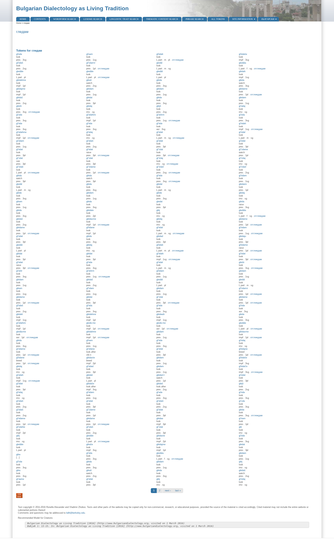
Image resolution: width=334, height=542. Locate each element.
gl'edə (19, 54)
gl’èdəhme (21, 132)
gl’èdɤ (19, 271)
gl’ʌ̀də (242, 401)
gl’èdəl (159, 132)
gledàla (242, 62)
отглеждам (178, 60)
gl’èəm (242, 418)
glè (240, 427)
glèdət (89, 253)
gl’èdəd (89, 366)
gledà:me (91, 323)
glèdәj (89, 106)
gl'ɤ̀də (19, 461)
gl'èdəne (20, 357)
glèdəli (89, 375)
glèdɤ (19, 106)
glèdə (159, 97)
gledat (159, 201)
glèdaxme (91, 219)
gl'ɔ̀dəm (90, 288)
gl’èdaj (19, 392)
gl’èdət (159, 141)
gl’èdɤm (160, 114)
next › (168, 490)
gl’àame (20, 479)
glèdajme (20, 88)
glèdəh (242, 71)
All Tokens (218, 19)
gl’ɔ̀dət (19, 158)
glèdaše (90, 383)
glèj (158, 210)
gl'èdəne (90, 227)
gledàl (159, 62)
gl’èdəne (90, 349)
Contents (40, 19)
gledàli (159, 71)
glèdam (90, 88)
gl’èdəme (20, 349)
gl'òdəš (19, 62)
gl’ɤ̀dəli (19, 167)
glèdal (159, 184)
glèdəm (242, 97)
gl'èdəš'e (243, 366)
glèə (18, 454)
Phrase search (195, 19)
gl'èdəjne (243, 349)
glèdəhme (21, 80)
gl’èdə (19, 123)
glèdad (159, 236)
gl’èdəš (89, 141)
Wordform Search (64, 19)
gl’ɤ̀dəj (159, 158)
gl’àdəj (242, 106)
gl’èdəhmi (91, 114)
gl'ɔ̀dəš (89, 427)
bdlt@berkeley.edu (75, 513)
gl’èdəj (89, 132)
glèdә (159, 192)
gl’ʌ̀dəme (90, 409)
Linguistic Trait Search (124, 19)
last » (178, 490)
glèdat (89, 97)
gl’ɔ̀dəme (243, 149)
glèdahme (91, 331)
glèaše (89, 444)
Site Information (242, 19)
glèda (159, 80)
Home (23, 19)
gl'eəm (89, 54)
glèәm (19, 201)
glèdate (90, 210)
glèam (19, 288)
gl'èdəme (243, 245)
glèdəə (159, 418)
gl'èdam (160, 271)
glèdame (243, 88)
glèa (18, 470)
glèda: (19, 175)
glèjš (158, 106)
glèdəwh (160, 314)
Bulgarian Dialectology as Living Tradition (72, 8)
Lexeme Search (92, 19)
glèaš (89, 80)
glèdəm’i (160, 375)
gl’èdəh (242, 123)
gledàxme (21, 331)
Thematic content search (162, 19)
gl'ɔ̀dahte (20, 427)
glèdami (243, 184)
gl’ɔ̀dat (159, 149)
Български (267, 19)
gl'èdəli (159, 54)
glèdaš (19, 97)
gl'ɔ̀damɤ (90, 62)
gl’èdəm (20, 141)
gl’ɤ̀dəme (91, 167)
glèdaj (159, 219)
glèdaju (242, 236)
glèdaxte (90, 357)
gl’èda (242, 114)
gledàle (19, 71)
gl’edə (19, 114)
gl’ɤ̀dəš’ (160, 167)
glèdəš (159, 383)
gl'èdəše (243, 54)
